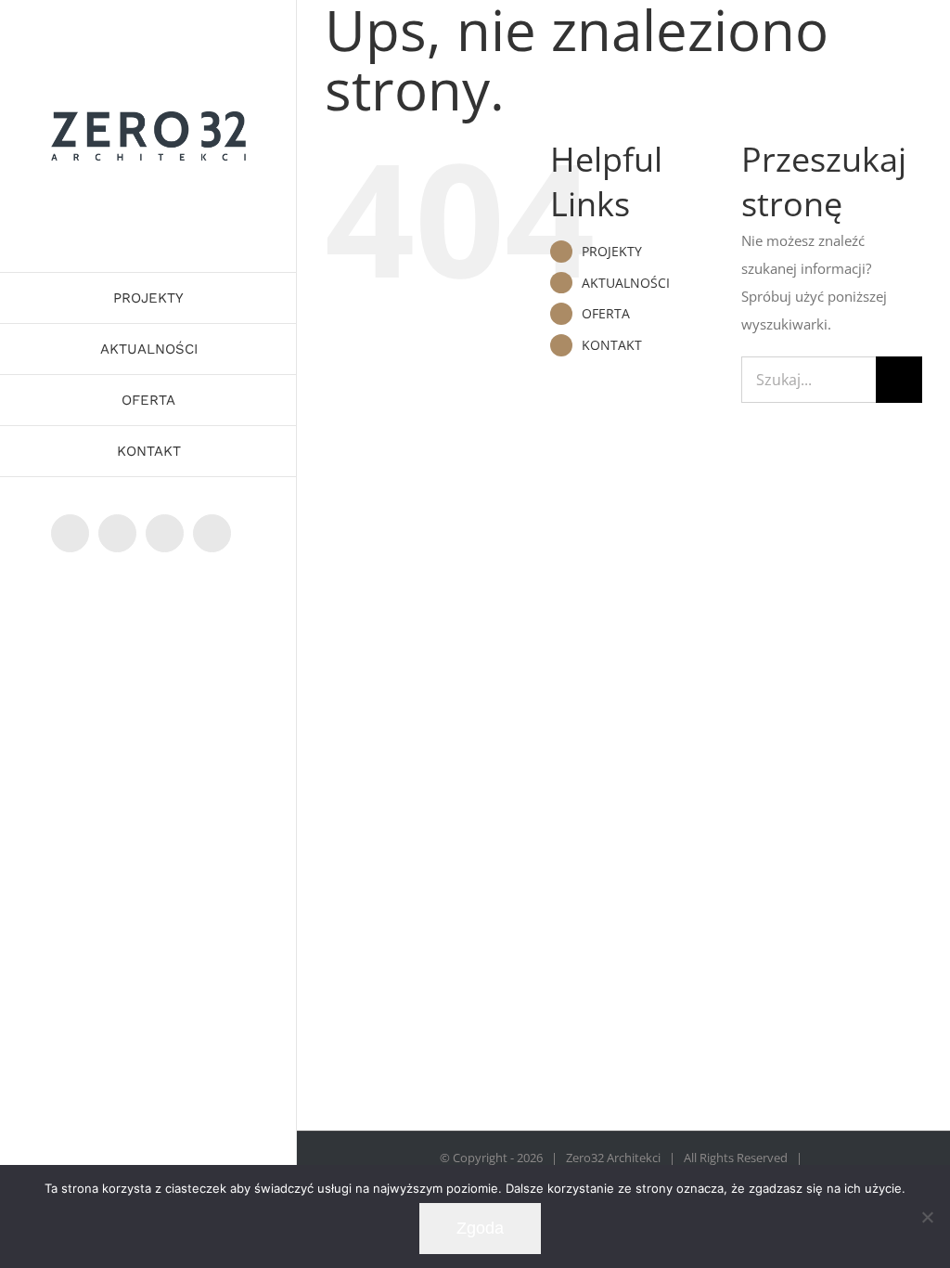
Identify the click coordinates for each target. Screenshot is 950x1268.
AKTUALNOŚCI (626, 282)
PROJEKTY (612, 251)
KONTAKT (612, 345)
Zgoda (480, 1228)
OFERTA (606, 313)
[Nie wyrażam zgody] (927, 1217)
